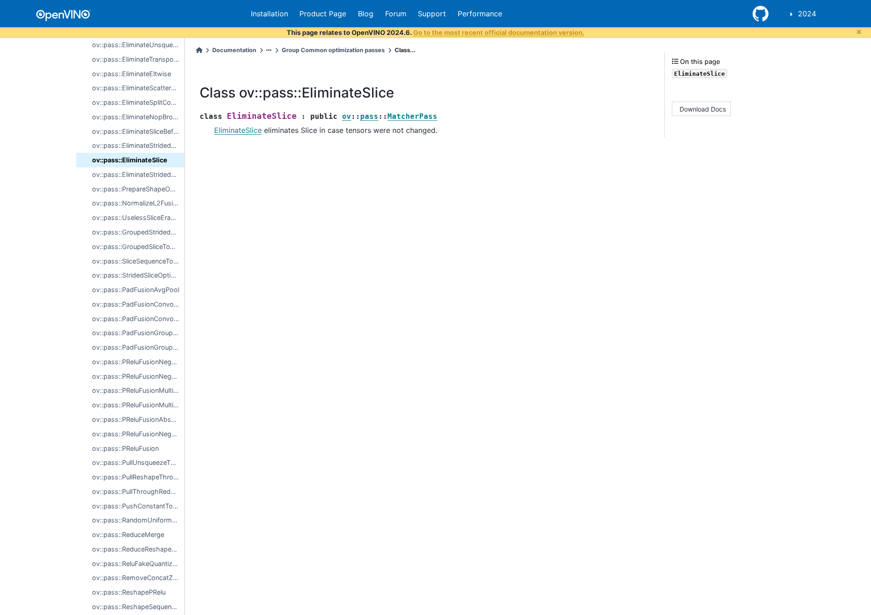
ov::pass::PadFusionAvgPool (135, 289)
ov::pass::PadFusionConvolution (138, 304)
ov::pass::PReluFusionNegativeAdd (138, 362)
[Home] (199, 50)
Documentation (234, 50)
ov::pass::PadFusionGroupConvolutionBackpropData (138, 347)
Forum (395, 13)
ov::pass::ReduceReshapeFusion (138, 549)
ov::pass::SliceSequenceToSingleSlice (138, 261)
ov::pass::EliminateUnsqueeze (138, 45)
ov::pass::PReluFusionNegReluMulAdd (138, 434)
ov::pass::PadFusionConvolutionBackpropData (138, 318)
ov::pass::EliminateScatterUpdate (138, 88)
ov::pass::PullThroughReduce (136, 491)
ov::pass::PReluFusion (125, 448)
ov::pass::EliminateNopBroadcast (138, 117)
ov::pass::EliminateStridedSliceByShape (138, 174)
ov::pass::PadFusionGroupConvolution (138, 333)
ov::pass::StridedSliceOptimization (138, 275)
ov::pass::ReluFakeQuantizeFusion (138, 563)
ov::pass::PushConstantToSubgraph (138, 506)
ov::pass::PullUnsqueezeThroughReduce (138, 462)
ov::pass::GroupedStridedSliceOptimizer (138, 232)
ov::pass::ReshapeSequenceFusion (138, 606)
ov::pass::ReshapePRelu (129, 592)
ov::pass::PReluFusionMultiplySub (138, 405)
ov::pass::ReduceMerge (128, 534)
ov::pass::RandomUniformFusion (138, 520)
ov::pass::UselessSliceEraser (136, 217)
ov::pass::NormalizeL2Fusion (136, 203)
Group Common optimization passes (333, 50)
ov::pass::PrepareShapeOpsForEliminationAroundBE (138, 189)
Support (432, 13)
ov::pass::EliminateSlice (129, 160)
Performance (480, 13)
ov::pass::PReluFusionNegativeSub (138, 376)
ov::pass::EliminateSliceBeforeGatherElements (138, 131)
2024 (807, 13)
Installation (269, 13)
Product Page (322, 13)
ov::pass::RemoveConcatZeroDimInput (138, 577)
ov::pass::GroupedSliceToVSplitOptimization (138, 246)
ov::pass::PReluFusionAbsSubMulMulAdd (138, 419)
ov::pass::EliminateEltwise (131, 74)
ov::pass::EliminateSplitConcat (138, 102)
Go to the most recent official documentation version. (498, 32)
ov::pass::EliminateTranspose (136, 59)
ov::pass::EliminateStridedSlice (138, 145)
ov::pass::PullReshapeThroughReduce (138, 477)
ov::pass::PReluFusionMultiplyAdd (138, 390)
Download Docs (703, 108)
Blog (365, 13)
